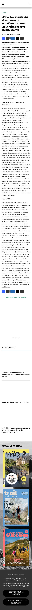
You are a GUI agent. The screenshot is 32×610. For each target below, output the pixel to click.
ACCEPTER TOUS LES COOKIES (16, 593)
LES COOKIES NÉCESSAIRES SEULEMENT (16, 602)
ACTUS (4, 13)
